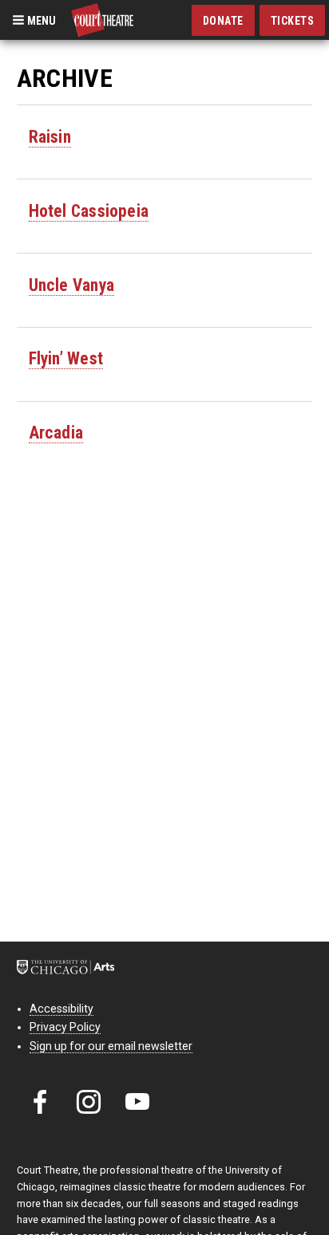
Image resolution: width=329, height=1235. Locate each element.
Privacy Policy (65, 1027)
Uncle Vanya (71, 285)
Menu (40, 20)
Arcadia (56, 432)
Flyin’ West (66, 358)
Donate (223, 20)
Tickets (293, 20)
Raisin (50, 137)
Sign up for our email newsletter (111, 1046)
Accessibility (61, 1008)
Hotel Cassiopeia (89, 211)
